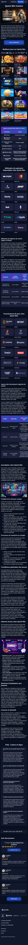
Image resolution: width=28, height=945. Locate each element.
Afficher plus (14, 898)
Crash (16, 52)
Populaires (3, 52)
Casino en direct (10, 53)
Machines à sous (23, 53)
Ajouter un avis (14, 850)
